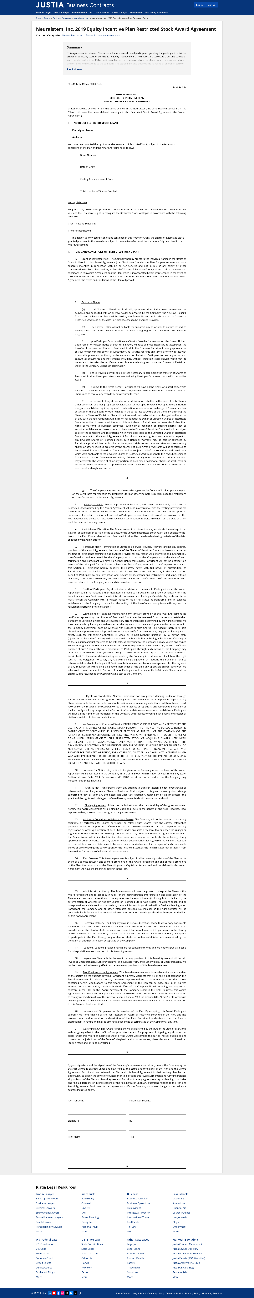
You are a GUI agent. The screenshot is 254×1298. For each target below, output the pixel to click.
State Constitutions (92, 1244)
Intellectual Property (138, 1212)
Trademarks (134, 1267)
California (86, 1258)
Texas (84, 1272)
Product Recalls (135, 1258)
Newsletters (136, 12)
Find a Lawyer (43, 12)
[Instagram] (62, 1293)
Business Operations (138, 1203)
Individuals (88, 1194)
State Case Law (89, 1253)
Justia (38, 18)
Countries (132, 1272)
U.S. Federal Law (46, 1239)
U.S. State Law (90, 1239)
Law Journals (180, 1217)
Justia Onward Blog (183, 1267)
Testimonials (180, 1272)
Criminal (86, 1203)
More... (39, 1231)
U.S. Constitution (45, 1244)
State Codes (88, 1248)
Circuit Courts (43, 1263)
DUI (83, 1212)
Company (152, 1293)
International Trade (138, 1217)
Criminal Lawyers (45, 1208)
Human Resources (72, 35)
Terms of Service (174, 1293)
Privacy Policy (192, 1293)
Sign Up (212, 5)
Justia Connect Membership (188, 1244)
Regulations (42, 1253)
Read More (73, 69)
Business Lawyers (46, 1203)
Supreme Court (44, 1258)
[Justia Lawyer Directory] (79, 1293)
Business (132, 1194)
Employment (134, 1208)
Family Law (87, 1222)
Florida (85, 1263)
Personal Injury (89, 1226)
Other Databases (138, 1239)
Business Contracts (62, 18)
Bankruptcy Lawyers (47, 1198)
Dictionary (178, 1198)
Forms (47, 18)
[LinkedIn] (50, 1293)
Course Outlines (181, 1212)
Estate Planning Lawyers (49, 1217)
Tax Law (131, 1226)
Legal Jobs (132, 1244)
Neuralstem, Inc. (81, 18)
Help (161, 1293)
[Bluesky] (71, 1293)
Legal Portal (139, 1293)
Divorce (85, 1208)
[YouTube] (54, 1293)
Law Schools (102, 12)
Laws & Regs (119, 12)
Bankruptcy (87, 1198)
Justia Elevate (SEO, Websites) (189, 1258)
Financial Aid (179, 1208)
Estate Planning (90, 1217)
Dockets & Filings (45, 1272)
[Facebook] (58, 1293)
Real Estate (133, 1222)
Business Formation (138, 1198)
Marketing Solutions (156, 12)
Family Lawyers (44, 1222)
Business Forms (135, 1253)
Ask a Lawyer (62, 12)
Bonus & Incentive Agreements (103, 35)
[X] (75, 1293)
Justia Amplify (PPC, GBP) (186, 1263)
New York (86, 1267)
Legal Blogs (133, 1248)
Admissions (179, 1203)
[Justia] (50, 4)
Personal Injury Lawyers (49, 1226)
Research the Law (82, 12)
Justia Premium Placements (188, 1253)
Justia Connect (123, 1293)
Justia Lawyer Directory (185, 1248)
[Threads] (67, 1293)
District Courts (44, 1267)
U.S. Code (41, 1248)
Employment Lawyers (47, 1212)
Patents (131, 1263)
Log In (199, 5)
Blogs (176, 1222)
